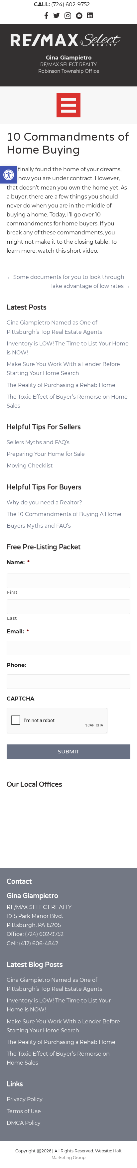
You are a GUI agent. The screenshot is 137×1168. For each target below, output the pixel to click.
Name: (18, 562)
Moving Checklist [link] (30, 465)
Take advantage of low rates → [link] (90, 286)
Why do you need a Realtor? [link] (44, 502)
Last (12, 618)
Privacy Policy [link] (25, 1099)
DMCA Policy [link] (24, 1123)
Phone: (16, 665)
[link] (8, 175)
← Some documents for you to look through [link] (65, 277)
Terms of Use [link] (24, 1111)
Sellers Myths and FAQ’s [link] (38, 442)
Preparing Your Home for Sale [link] (46, 454)
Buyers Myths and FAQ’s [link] (39, 526)
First (12, 592)
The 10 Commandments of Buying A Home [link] (64, 514)
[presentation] (57, 721)
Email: (18, 631)
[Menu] (69, 105)
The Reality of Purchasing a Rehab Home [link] (61, 385)
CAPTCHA (20, 699)
